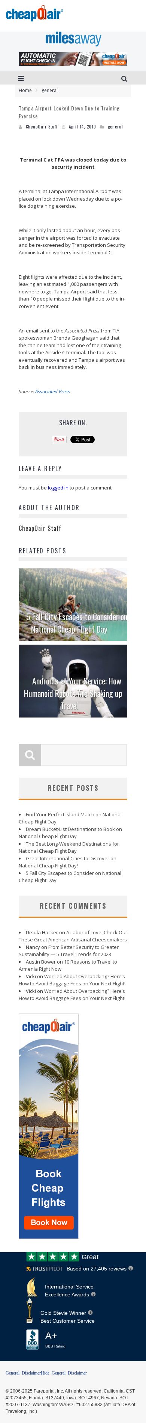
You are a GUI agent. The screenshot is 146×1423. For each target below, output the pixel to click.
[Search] (125, 78)
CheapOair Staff (42, 127)
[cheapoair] (34, 15)
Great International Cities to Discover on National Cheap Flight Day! (67, 862)
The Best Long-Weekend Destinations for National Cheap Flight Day (69, 847)
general (115, 127)
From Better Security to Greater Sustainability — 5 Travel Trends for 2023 (69, 951)
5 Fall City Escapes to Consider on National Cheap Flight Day (76, 622)
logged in (58, 487)
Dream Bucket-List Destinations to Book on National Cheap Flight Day (70, 833)
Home (25, 90)
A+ (55, 1339)
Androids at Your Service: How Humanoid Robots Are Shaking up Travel (73, 693)
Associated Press (52, 391)
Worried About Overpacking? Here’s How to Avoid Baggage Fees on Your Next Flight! (72, 980)
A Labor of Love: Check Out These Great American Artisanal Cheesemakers (73, 936)
